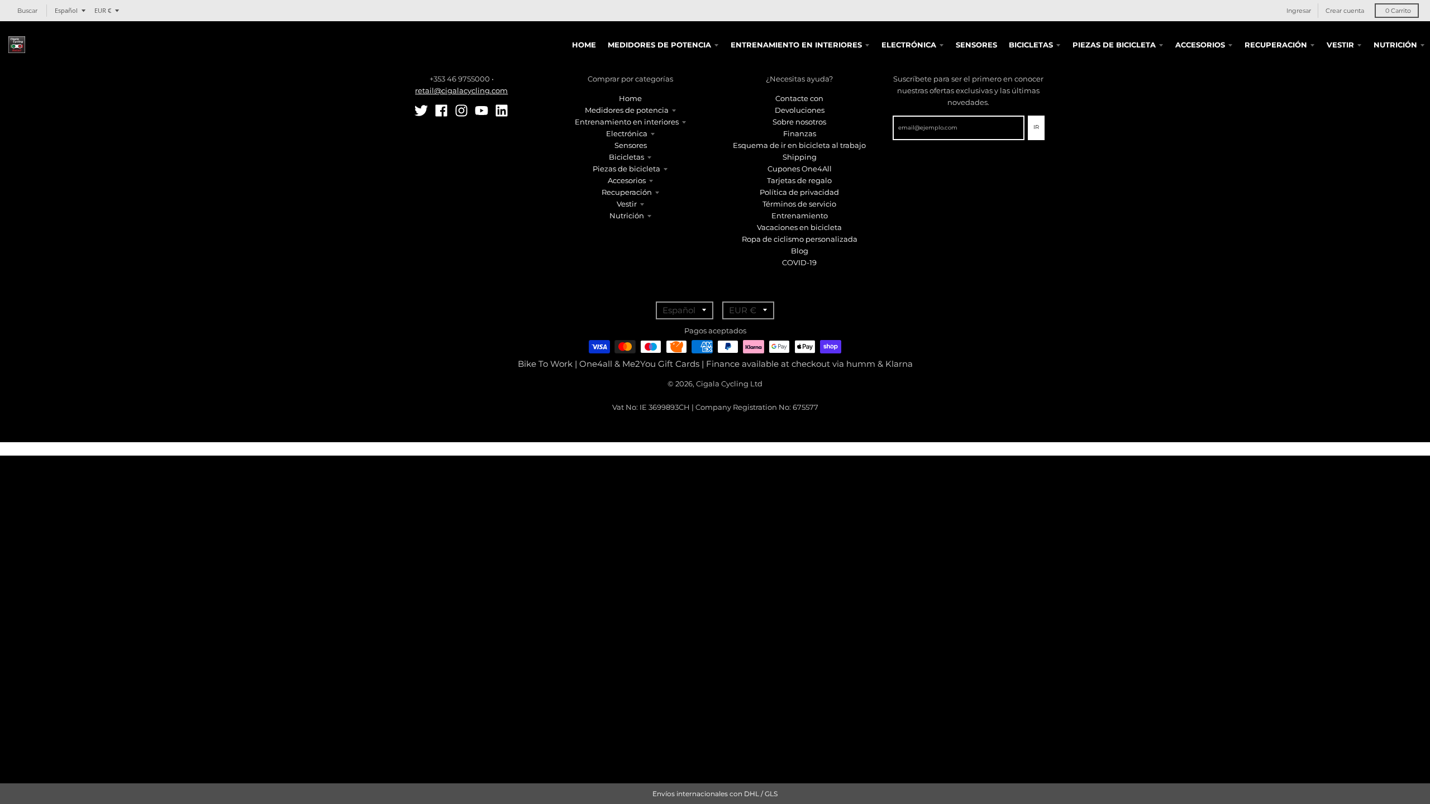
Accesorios (627, 180)
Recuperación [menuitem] (1276, 44)
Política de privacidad (799, 192)
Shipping (800, 156)
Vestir (627, 203)
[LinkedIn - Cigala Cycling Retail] (501, 110)
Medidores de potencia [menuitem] (659, 44)
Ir (1036, 127)
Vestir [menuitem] (1340, 44)
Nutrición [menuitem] (1395, 44)
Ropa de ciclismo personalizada (799, 238)
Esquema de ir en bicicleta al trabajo (799, 145)
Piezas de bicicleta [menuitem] (1114, 44)
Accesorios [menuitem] (1200, 44)
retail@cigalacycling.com (461, 90)
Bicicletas (626, 156)
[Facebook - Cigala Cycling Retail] (441, 110)
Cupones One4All (800, 168)
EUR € (102, 10)
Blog (799, 250)
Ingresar (1298, 11)
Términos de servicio (799, 203)
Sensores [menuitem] (976, 44)
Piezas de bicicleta (626, 168)
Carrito (1398, 11)
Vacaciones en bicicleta (799, 227)
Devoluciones (799, 110)
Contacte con (799, 98)
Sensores (630, 145)
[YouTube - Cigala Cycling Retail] (481, 110)
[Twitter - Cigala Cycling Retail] (421, 110)
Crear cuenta (1345, 11)
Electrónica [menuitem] (908, 44)
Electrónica (626, 133)
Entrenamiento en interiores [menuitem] (796, 44)
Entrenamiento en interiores (627, 121)
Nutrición (626, 215)
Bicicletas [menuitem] (1031, 44)
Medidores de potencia (627, 110)
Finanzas (799, 133)
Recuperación (627, 192)
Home (630, 98)
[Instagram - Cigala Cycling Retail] (461, 110)
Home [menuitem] (584, 44)
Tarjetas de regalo (799, 180)
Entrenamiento (799, 215)
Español (66, 10)
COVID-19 (799, 262)
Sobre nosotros (799, 121)
